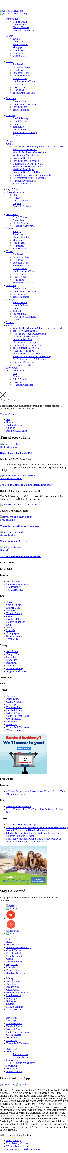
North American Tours (24, 81)
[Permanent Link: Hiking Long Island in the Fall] (10, 444)
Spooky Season (14, 636)
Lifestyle (10, 115)
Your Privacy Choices (17, 1143)
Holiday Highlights (15, 622)
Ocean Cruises (20, 84)
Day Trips (18, 70)
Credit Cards (19, 50)
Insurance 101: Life (22, 158)
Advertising (12, 1068)
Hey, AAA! (12, 189)
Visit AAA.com (8, 414)
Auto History (19, 24)
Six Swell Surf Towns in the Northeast (20, 556)
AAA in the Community (25, 132)
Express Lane (13, 607)
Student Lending (21, 44)
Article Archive (20, 1054)
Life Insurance (20, 107)
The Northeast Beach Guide (27, 166)
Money (9, 36)
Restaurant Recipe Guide (18, 806)
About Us (11, 1051)
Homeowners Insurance (24, 104)
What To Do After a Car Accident (29, 152)
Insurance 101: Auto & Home (27, 172)
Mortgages (18, 47)
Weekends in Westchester (25, 155)
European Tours (21, 72)
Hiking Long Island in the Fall (16, 453)
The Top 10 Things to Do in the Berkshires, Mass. (26, 484)
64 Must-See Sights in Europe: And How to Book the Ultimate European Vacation (33, 834)
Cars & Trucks (20, 21)
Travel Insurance (21, 109)
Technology (19, 126)
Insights (10, 627)
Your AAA (11, 1048)
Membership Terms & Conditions (23, 1149)
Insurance (11, 98)
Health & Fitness (21, 121)
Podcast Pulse (19, 129)
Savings (17, 38)
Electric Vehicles (21, 27)
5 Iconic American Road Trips (21, 824)
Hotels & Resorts (21, 75)
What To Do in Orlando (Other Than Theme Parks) (38, 146)
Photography (12, 633)
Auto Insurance (20, 101)
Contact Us (12, 1060)
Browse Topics (20, 1057)
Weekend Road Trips (23, 169)
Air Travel (18, 64)
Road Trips (18, 89)
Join (15, 195)
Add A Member (20, 200)
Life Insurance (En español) (26, 160)
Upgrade (17, 203)
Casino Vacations (21, 67)
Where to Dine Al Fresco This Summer (21, 526)
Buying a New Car (22, 183)
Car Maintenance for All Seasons (29, 177)
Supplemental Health (16, 671)
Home (16, 124)
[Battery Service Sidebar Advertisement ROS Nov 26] (23, 772)
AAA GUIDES (14, 1071)
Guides (9, 143)
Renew (16, 197)
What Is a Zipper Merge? (13, 541)
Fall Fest (10, 610)
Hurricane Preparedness (24, 180)
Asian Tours (12, 698)
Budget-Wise (19, 55)
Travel (9, 61)
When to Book (13, 730)
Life (8, 939)
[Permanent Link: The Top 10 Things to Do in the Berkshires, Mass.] (18, 475)
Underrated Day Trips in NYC (28, 163)
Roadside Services (15, 973)
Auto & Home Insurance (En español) (32, 175)
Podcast (10, 141)
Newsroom (11, 1065)
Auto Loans (19, 41)
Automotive (12, 19)
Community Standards (24, 1063)
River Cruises (19, 87)
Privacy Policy (13, 1140)
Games (16, 135)
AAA (9, 602)
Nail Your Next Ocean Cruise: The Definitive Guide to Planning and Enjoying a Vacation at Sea (33, 840)
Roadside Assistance (23, 206)
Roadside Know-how (23, 30)
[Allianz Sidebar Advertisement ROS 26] (23, 884)
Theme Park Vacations (24, 92)
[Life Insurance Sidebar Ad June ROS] (20, 504)
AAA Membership (15, 192)
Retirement (18, 53)
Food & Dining (20, 118)
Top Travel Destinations (25, 149)
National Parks (20, 78)
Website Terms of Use (17, 1146)
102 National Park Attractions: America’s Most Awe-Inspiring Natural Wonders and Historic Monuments (37, 829)
